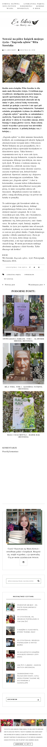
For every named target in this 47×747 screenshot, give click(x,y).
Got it (29, 744)
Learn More (19, 744)
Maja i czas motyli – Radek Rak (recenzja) (23, 436)
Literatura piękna (34, 4)
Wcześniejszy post (35, 284)
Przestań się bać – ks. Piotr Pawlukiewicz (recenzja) (27, 607)
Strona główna (11, 4)
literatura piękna (14, 274)
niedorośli (26, 6)
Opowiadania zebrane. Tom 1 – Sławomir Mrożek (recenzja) (23, 340)
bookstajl (23, 8)
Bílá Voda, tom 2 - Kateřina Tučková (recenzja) (23, 388)
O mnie (36, 8)
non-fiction (9, 6)
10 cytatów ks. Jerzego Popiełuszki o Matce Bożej (28, 642)
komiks (40, 6)
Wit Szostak (8, 279)
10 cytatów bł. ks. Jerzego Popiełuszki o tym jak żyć (28, 619)
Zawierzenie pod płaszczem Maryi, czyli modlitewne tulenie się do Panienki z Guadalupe (28, 678)
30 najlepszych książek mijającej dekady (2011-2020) (28, 654)
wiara (10, 8)
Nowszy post (9, 284)
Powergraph (29, 274)
